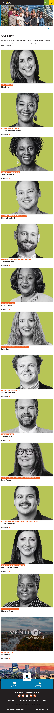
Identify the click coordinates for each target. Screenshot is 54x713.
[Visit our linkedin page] (27, 695)
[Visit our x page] (34, 695)
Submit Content (36, 704)
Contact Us (12, 700)
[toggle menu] (51, 2)
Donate (46, 2)
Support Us (14, 685)
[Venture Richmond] (6, 2)
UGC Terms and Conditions (21, 704)
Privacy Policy (33, 700)
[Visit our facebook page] (23, 695)
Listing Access (22, 700)
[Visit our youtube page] (31, 695)
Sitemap (43, 700)
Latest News (39, 687)
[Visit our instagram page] (19, 695)
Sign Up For (39, 685)
